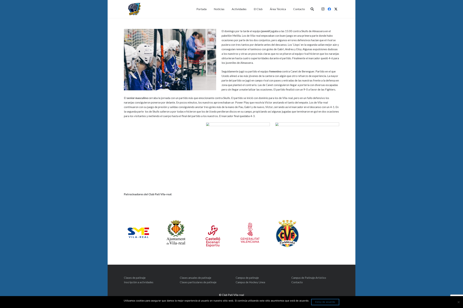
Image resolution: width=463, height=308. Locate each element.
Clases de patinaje (135, 277)
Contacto (297, 282)
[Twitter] (336, 9)
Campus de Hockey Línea (250, 282)
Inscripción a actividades (138, 282)
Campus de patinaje (247, 277)
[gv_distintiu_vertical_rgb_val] (250, 232)
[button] (312, 9)
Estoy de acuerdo (325, 301)
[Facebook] (329, 9)
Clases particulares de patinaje (198, 282)
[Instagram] (323, 9)
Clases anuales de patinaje (195, 277)
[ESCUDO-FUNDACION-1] (287, 233)
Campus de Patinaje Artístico (308, 277)
